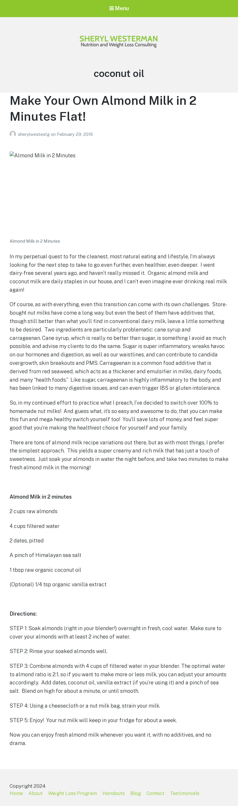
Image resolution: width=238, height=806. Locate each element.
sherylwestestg (34, 134)
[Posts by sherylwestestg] (14, 134)
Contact (155, 793)
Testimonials (184, 793)
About (35, 793)
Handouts (113, 793)
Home (16, 793)
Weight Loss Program (72, 793)
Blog (135, 793)
